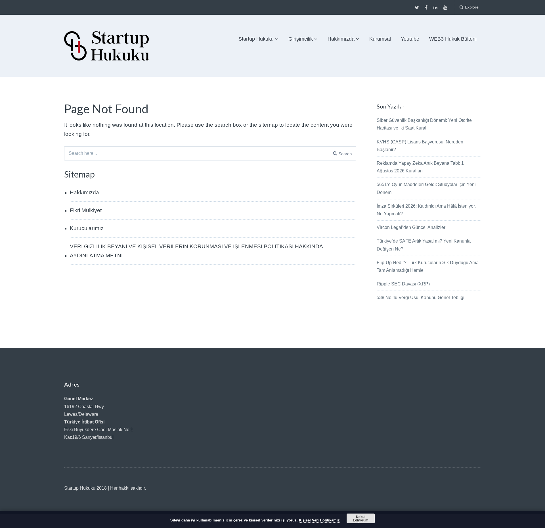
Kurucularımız (87, 228)
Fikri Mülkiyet (86, 210)
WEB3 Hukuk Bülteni (453, 39)
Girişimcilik (300, 39)
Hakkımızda (341, 39)
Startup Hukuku (256, 39)
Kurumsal (380, 39)
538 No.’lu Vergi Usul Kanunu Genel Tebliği (420, 297)
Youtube (410, 39)
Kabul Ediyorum (360, 518)
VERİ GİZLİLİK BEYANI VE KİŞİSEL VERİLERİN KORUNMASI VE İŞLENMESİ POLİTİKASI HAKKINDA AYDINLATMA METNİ (196, 250)
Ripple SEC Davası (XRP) (403, 283)
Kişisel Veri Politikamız (319, 520)
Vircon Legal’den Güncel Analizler (411, 227)
